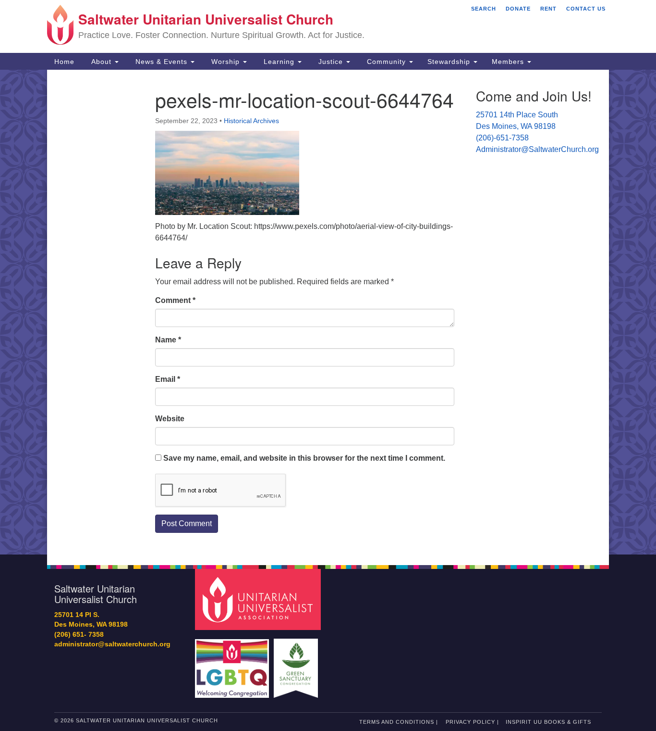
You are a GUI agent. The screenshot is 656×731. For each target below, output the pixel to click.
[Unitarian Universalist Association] (259, 599)
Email (167, 379)
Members (509, 61)
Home (64, 61)
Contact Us (586, 9)
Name (168, 340)
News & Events (161, 61)
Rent (548, 9)
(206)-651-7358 (502, 138)
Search (483, 9)
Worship (225, 61)
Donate (518, 9)
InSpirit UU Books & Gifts (548, 722)
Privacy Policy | (472, 722)
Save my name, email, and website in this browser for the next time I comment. (304, 458)
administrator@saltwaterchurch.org (112, 644)
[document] (328, 312)
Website (169, 419)
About (101, 61)
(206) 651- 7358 (79, 634)
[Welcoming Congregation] (233, 663)
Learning (279, 61)
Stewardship (450, 61)
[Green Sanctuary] (297, 663)
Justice (330, 61)
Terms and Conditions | (398, 722)
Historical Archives (251, 121)
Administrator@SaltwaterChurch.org (537, 149)
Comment (175, 300)
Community (386, 61)
